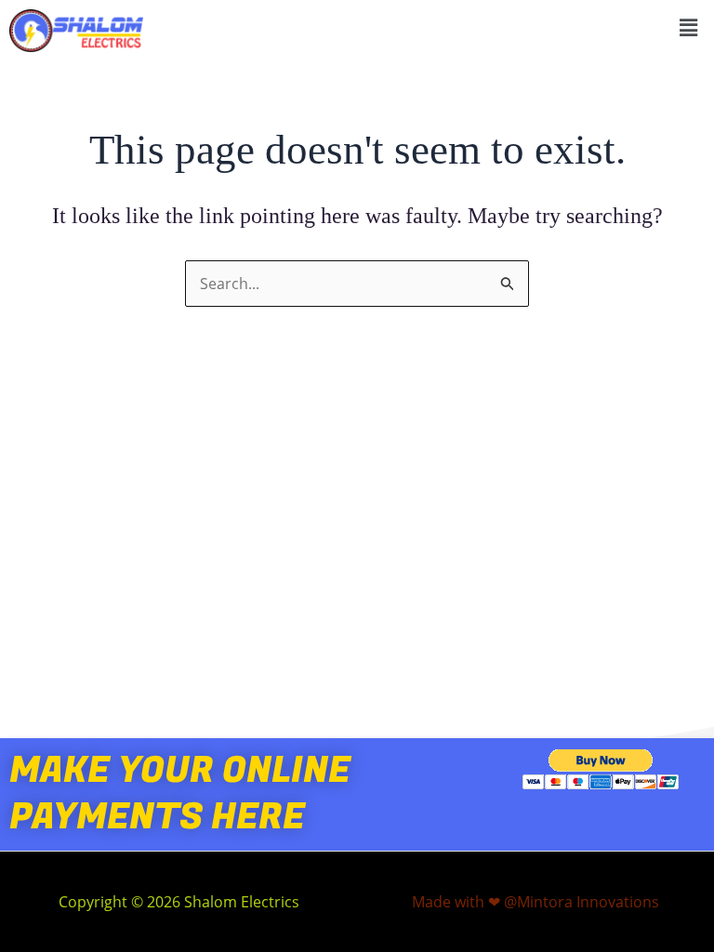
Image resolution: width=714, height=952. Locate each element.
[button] (689, 27)
